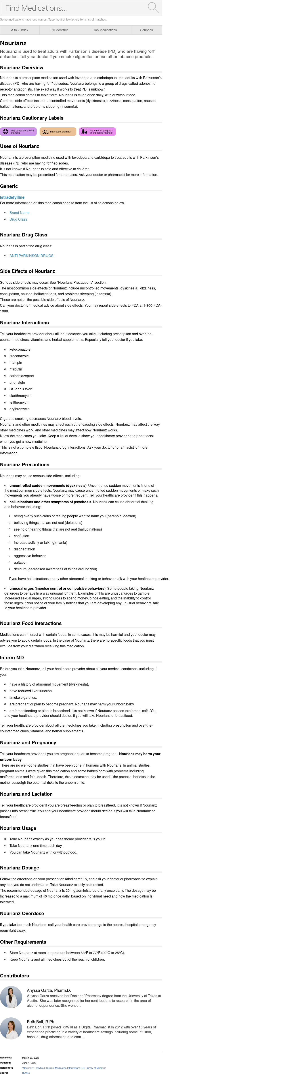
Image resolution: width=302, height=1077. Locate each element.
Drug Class (18, 219)
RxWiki (26, 1073)
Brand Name (19, 212)
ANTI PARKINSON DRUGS (32, 255)
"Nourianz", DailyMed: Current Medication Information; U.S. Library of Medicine (64, 1067)
